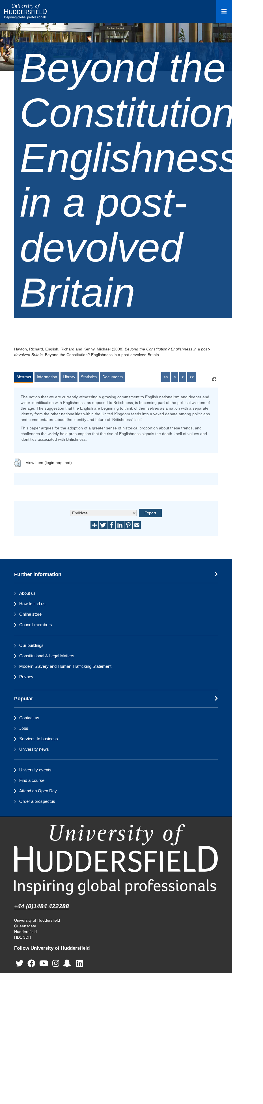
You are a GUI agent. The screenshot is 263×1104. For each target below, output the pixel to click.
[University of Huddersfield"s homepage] (116, 859)
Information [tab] (47, 377)
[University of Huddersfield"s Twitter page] (19, 963)
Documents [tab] (112, 377)
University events (35, 769)
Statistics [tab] (89, 377)
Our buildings (31, 645)
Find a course (31, 780)
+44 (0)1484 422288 (41, 906)
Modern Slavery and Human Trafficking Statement (65, 666)
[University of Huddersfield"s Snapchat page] (68, 963)
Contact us (29, 717)
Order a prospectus (37, 801)
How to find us (32, 603)
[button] (17, 463)
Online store (30, 614)
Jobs (23, 728)
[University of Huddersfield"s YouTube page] (43, 963)
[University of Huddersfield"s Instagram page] (55, 963)
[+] (214, 379)
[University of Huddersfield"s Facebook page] (31, 963)
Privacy (26, 676)
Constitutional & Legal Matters (46, 655)
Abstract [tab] (23, 377)
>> (191, 377)
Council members (35, 624)
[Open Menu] (224, 11)
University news (34, 749)
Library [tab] (69, 377)
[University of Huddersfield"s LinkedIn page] (79, 963)
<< (165, 377)
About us (27, 593)
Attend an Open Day (38, 790)
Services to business (38, 738)
